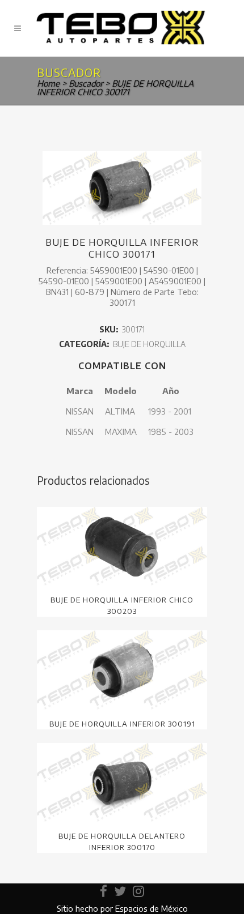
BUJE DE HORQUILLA (149, 344)
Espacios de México (151, 908)
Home (48, 83)
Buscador (86, 83)
